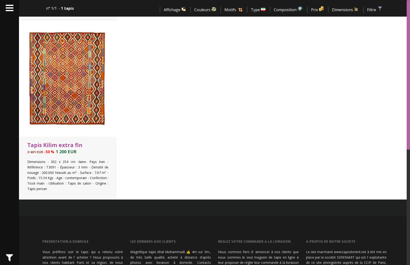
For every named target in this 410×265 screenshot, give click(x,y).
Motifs (230, 9)
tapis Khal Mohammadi (167, 252)
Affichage (172, 9)
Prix (315, 9)
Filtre (372, 9)
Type (256, 9)
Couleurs (202, 9)
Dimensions (343, 9)
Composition (286, 9)
